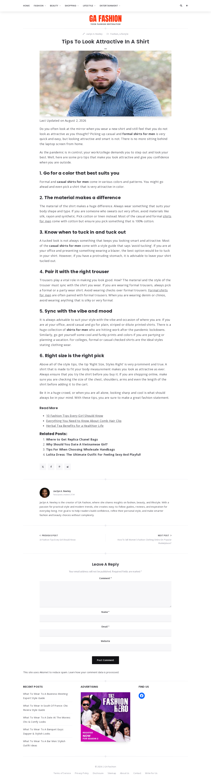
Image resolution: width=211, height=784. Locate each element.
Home (26, 5)
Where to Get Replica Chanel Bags (72, 439)
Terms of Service (62, 773)
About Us (124, 773)
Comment (105, 578)
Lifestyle (88, 5)
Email (105, 626)
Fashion (39, 5)
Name (105, 611)
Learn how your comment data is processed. (93, 672)
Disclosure (98, 773)
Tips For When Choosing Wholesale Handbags (80, 449)
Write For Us (151, 773)
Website (105, 641)
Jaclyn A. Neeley (62, 491)
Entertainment (109, 5)
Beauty (54, 5)
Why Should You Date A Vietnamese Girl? (77, 444)
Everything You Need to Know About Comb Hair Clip (84, 421)
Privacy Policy (82, 773)
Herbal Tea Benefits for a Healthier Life (75, 426)
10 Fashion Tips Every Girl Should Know (74, 416)
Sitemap (112, 773)
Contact (137, 773)
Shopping (70, 5)
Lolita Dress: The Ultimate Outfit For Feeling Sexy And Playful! (93, 454)
